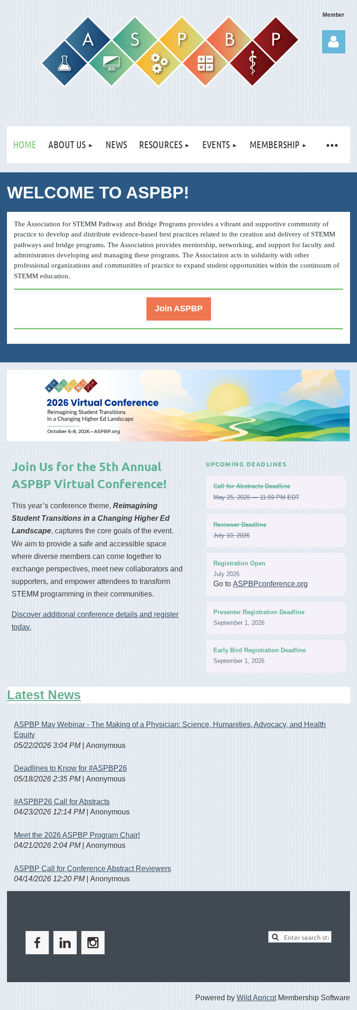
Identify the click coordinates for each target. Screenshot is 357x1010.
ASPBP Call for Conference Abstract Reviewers (92, 868)
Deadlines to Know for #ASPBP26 (70, 768)
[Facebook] (37, 942)
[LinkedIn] (65, 942)
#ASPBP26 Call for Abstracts (62, 802)
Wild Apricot (256, 998)
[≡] (331, 144)
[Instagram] (93, 942)
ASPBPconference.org (270, 584)
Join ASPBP (179, 308)
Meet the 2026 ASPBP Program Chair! (77, 835)
